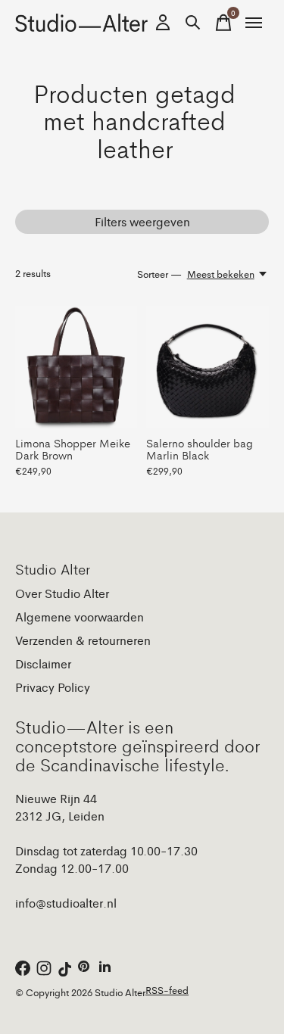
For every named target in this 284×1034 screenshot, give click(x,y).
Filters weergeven (142, 221)
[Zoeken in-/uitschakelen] (193, 23)
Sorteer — (159, 273)
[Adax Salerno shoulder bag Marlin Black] (207, 367)
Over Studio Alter (62, 593)
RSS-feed (167, 990)
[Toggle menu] (254, 23)
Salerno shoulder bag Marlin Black (199, 448)
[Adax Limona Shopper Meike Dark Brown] (76, 367)
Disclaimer (43, 663)
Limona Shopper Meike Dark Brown (72, 448)
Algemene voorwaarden (79, 616)
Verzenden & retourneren (83, 640)
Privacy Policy (52, 687)
